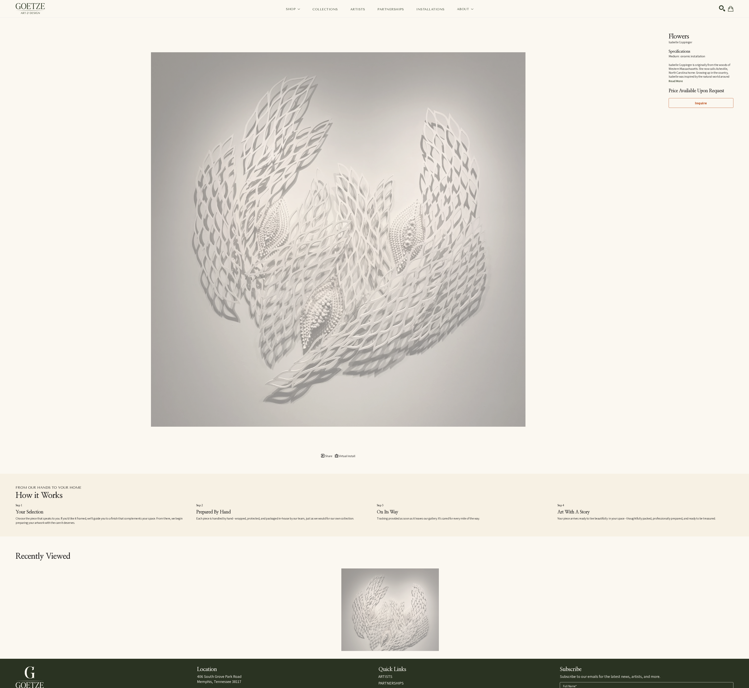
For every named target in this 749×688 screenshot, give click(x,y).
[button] (293, 9)
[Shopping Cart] (730, 9)
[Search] (722, 8)
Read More (676, 81)
